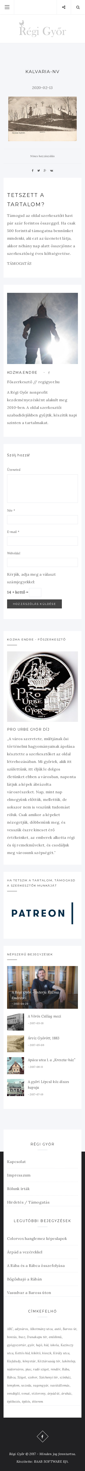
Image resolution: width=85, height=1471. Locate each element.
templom (13, 1385)
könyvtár (29, 1361)
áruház (66, 1394)
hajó (39, 1345)
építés (26, 1402)
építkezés (13, 1402)
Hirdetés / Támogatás (28, 1202)
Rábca (11, 1377)
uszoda (26, 1385)
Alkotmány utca (41, 1329)
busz (22, 1337)
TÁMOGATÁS (19, 263)
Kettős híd (22, 1353)
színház (65, 1377)
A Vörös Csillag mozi (44, 1016)
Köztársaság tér (49, 1361)
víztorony (39, 1394)
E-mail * (13, 532)
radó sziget (41, 1369)
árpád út (53, 1394)
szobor (32, 1377)
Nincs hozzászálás (42, 156)
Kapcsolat (16, 1161)
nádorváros (15, 1369)
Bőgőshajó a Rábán (24, 1279)
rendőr (55, 1369)
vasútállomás (60, 1385)
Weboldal (13, 553)
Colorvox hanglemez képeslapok (37, 1238)
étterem (37, 1402)
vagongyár (40, 1385)
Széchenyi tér (48, 1377)
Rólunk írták (18, 1188)
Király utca (61, 1353)
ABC (10, 1329)
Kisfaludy (14, 1361)
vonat (25, 1394)
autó (58, 1329)
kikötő (35, 1353)
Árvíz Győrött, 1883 (43, 1038)
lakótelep (68, 1361)
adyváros (21, 1329)
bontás (12, 1337)
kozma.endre (22, 372)
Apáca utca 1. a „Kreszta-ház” (52, 1060)
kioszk (46, 1353)
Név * (11, 511)
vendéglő (13, 1394)
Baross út (69, 1329)
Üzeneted (13, 470)
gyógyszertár (16, 1345)
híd (46, 1345)
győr (31, 1345)
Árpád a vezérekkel (24, 1252)
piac (28, 1369)
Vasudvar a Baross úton (29, 1292)
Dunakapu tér (37, 1337)
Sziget (21, 1377)
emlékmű (55, 1337)
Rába (65, 1369)
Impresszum (18, 1175)
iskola (54, 1345)
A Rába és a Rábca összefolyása (36, 1265)
